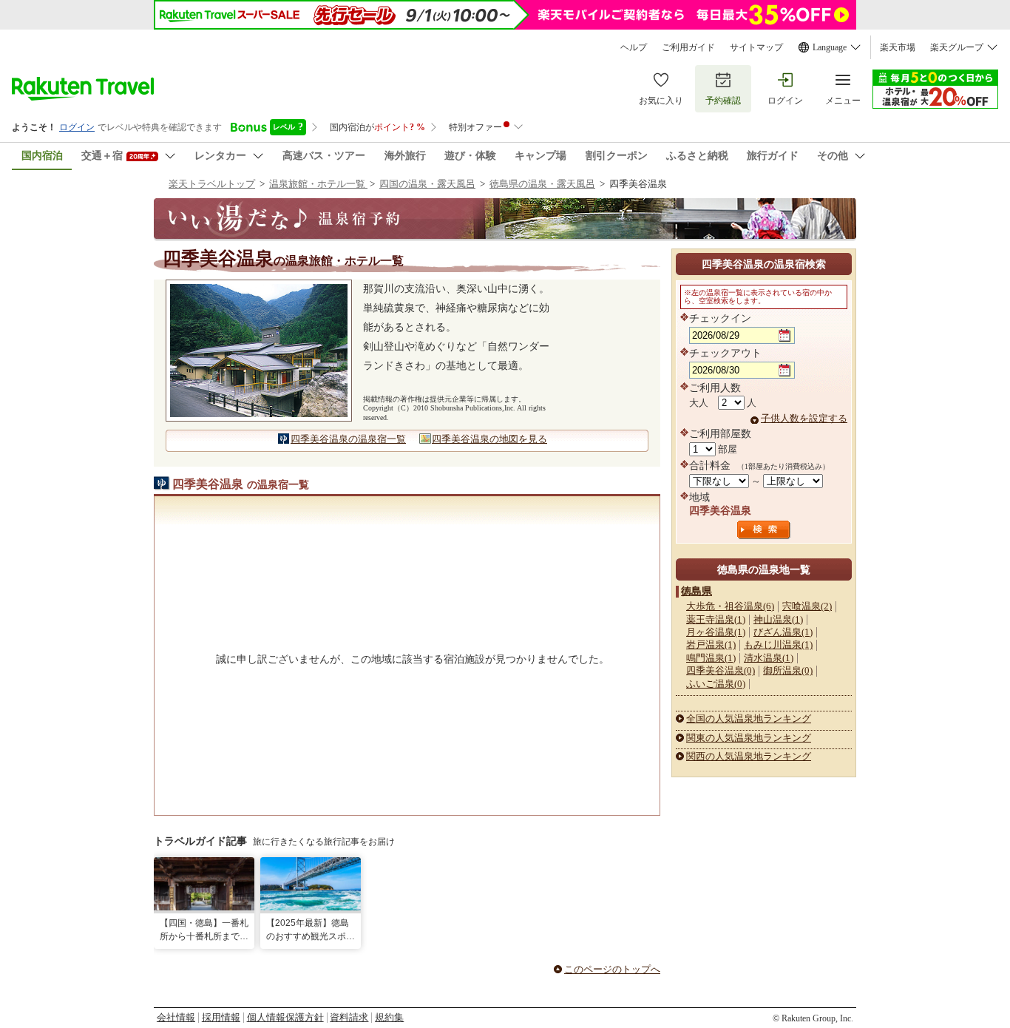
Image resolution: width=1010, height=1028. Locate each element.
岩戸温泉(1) (711, 644)
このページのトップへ (612, 969)
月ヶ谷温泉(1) (715, 632)
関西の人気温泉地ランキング (748, 756)
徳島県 (696, 591)
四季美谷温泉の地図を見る (489, 438)
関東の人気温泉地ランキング (748, 737)
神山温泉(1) (778, 619)
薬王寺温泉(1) (715, 619)
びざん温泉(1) (783, 632)
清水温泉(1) (768, 657)
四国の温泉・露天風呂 (427, 183)
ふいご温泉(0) (715, 683)
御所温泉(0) (788, 670)
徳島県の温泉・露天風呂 (542, 183)
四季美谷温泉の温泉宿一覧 (348, 438)
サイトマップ (756, 47)
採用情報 (221, 1017)
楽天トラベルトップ (212, 183)
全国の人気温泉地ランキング (748, 718)
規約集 (389, 1017)
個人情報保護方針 (285, 1017)
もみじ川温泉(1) (778, 644)
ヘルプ (633, 47)
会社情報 (176, 1017)
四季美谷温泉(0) (720, 670)
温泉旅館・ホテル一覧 (318, 183)
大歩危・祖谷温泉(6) (730, 606)
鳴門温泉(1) (711, 657)
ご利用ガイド (688, 47)
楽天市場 (897, 47)
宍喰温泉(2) (807, 606)
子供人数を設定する (804, 418)
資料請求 (349, 1017)
